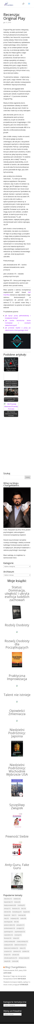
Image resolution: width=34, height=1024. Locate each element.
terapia (7, 954)
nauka (23, 918)
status (22, 948)
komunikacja (16, 912)
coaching (21, 905)
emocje (7, 908)
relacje (16, 938)
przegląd (20, 928)
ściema (15, 961)
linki (14, 915)
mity (6, 918)
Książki (7, 915)
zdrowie (15, 954)
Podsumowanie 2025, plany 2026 (14, 970)
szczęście (7, 951)
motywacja (15, 918)
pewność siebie (9, 925)
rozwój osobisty (22, 941)
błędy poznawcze (10, 905)
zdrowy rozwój (24, 958)
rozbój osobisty (9, 941)
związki (7, 961)
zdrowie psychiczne (10, 958)
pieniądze (20, 925)
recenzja (18, 935)
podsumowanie (9, 928)
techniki (25, 951)
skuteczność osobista (11, 948)
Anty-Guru (8, 899)
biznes (17, 902)
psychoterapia (20, 931)
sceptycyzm (8, 945)
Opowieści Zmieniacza (17, 712)
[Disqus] (17, 441)
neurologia (8, 922)
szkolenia (17, 951)
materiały (21, 915)
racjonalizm (8, 935)
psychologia (8, 931)
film (23, 908)
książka (26, 912)
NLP (16, 922)
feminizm (15, 908)
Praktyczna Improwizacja (17, 677)
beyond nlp (8, 902)
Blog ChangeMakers (15, 967)
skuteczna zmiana (20, 945)
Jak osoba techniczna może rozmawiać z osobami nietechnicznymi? (18, 322)
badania (17, 899)
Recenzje (7, 938)
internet (7, 912)
